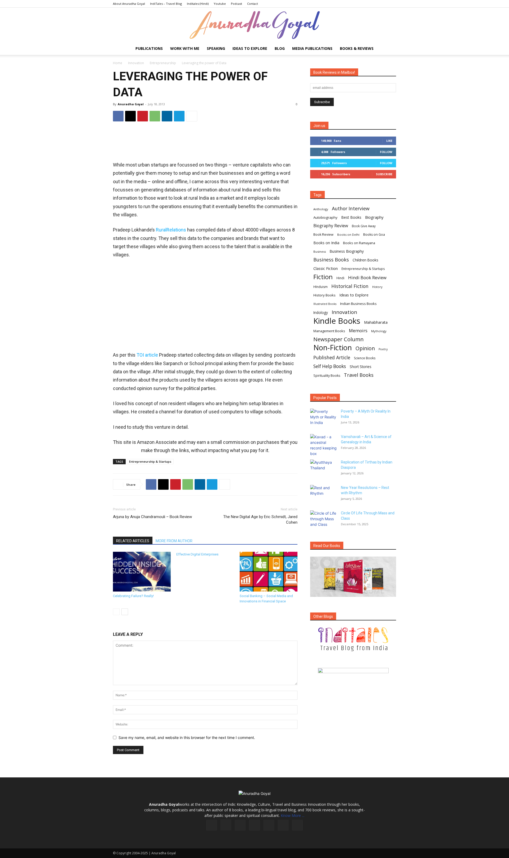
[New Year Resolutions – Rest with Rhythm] (323, 494)
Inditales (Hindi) (198, 4)
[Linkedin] (167, 116)
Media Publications (312, 48)
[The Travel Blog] (353, 639)
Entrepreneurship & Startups (150, 461)
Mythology (379, 331)
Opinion (365, 348)
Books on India (326, 242)
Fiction (323, 277)
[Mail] (254, 825)
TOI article (147, 355)
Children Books (365, 260)
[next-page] (124, 612)
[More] (191, 116)
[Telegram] (179, 116)
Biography (374, 217)
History (377, 287)
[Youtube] (297, 825)
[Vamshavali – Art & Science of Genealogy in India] (323, 445)
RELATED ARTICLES (132, 541)
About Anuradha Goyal (129, 4)
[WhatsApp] (155, 116)
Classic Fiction (325, 268)
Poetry (383, 349)
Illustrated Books (324, 304)
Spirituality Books (326, 375)
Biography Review (330, 226)
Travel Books (359, 375)
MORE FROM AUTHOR (174, 541)
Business (319, 251)
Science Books (364, 358)
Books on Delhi (348, 235)
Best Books (351, 217)
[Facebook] (118, 116)
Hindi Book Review (367, 277)
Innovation (136, 63)
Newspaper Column (338, 339)
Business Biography (347, 251)
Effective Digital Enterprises (197, 554)
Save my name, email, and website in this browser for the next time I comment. (187, 737)
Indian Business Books (358, 303)
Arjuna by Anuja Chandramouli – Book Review (152, 516)
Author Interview (351, 208)
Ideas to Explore (249, 48)
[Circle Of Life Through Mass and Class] (323, 519)
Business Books (331, 259)
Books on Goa (374, 234)
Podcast (236, 4)
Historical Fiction (349, 286)
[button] (389, 48)
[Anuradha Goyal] (254, 25)
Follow (386, 152)
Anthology (320, 209)
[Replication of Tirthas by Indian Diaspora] (323, 468)
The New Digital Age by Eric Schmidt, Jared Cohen (260, 519)
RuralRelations (171, 230)
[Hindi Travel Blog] (353, 677)
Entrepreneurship (163, 63)
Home (117, 63)
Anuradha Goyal (131, 104)
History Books (324, 295)
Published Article (331, 357)
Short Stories (360, 366)
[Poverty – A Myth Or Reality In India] (323, 418)
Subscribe (384, 174)
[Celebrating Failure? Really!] (142, 572)
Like (389, 141)
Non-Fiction (332, 347)
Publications (149, 48)
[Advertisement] (205, 143)
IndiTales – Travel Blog (166, 4)
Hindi (340, 278)
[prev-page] (116, 612)
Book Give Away (364, 226)
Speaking (216, 48)
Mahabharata (376, 322)
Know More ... (292, 815)
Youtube (220, 4)
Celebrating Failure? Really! (133, 596)
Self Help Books (329, 366)
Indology (320, 312)
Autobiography (325, 217)
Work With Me (184, 48)
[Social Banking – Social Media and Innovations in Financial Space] (268, 572)
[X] (130, 116)
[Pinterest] (142, 116)
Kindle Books (336, 321)
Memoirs (358, 330)
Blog (280, 48)
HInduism (320, 286)
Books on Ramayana (359, 242)
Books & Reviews (357, 48)
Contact (252, 4)
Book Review (323, 234)
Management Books (329, 331)
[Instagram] (226, 825)
